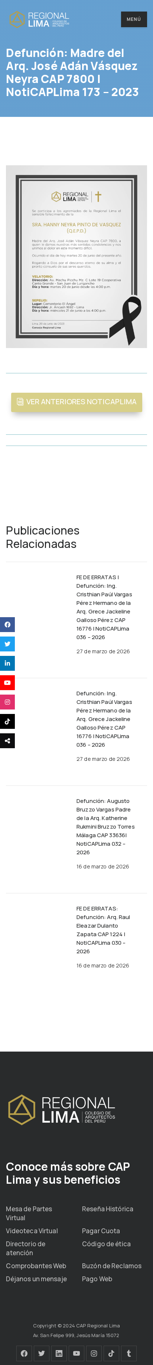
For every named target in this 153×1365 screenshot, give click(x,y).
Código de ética (106, 1244)
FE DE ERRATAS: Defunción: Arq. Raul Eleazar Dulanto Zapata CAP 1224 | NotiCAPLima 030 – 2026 (103, 930)
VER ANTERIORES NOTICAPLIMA (81, 401)
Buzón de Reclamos (111, 1266)
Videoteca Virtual (32, 1231)
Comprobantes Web (36, 1266)
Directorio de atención (25, 1248)
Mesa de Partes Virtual (29, 1213)
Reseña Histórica (107, 1209)
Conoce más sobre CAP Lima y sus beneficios (68, 1173)
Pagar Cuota (101, 1231)
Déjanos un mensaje (36, 1279)
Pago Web (97, 1279)
